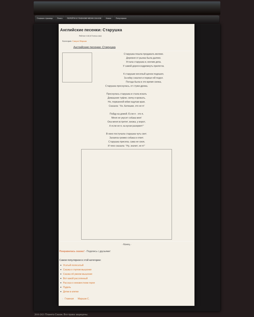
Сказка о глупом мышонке (77, 269)
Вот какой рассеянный (75, 278)
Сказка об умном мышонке (77, 273)
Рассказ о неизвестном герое (79, 282)
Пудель (67, 287)
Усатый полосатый (73, 265)
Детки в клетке (71, 291)
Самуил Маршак (79, 41)
